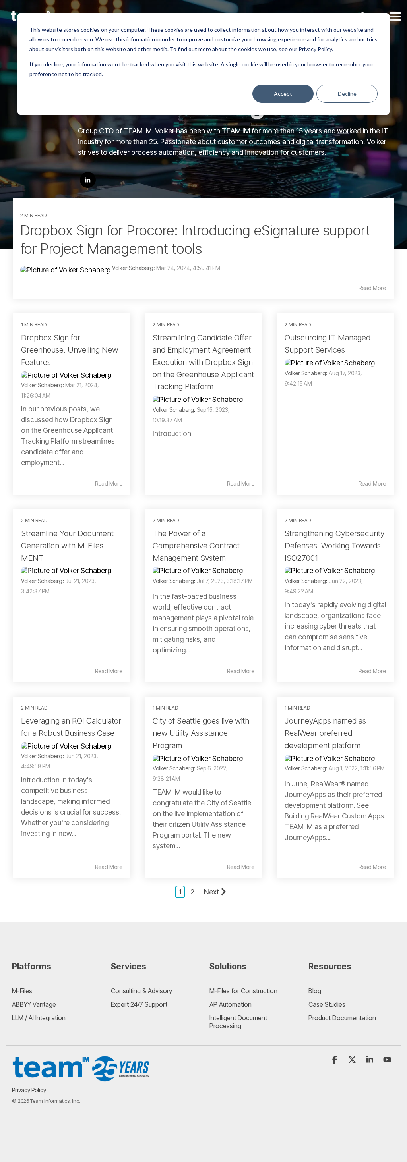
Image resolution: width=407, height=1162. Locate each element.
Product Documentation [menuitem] (342, 1018)
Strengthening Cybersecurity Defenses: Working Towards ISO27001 (334, 546)
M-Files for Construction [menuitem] (243, 991)
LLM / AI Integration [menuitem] (39, 1018)
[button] (395, 15)
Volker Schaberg (41, 385)
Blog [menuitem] (314, 991)
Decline (347, 93)
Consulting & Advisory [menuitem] (141, 991)
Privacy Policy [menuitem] (29, 1090)
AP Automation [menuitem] (230, 1004)
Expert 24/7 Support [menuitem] (139, 1004)
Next (211, 892)
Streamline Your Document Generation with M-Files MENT (67, 546)
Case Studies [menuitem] (326, 1004)
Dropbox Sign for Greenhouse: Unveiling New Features (69, 350)
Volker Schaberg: (134, 267)
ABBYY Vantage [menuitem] (34, 1004)
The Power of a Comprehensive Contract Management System (196, 546)
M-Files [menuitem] (22, 991)
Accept (283, 93)
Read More (372, 288)
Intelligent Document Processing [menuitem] (239, 1022)
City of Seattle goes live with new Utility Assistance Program (201, 733)
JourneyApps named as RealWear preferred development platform (325, 733)
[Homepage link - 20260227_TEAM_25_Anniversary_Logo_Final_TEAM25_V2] (81, 1077)
